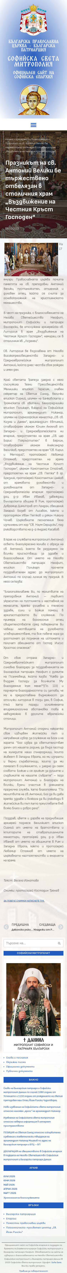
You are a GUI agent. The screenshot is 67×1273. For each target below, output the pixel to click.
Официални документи (20, 1066)
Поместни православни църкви (26, 1223)
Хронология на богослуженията (21, 1197)
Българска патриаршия (21, 1214)
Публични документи (19, 1071)
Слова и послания (17, 1057)
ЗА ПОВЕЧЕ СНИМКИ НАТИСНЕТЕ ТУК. (24, 900)
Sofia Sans (56, 1262)
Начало (9, 139)
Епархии (11, 1218)
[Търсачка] (59, 943)
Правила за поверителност (33, 1271)
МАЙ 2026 (9, 1184)
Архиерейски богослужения (32, 139)
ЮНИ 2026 (9, 1180)
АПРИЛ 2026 (10, 1188)
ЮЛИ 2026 (9, 1176)
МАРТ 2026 (10, 1193)
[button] (33, 125)
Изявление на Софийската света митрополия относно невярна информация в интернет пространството (29, 1121)
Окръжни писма (16, 1062)
